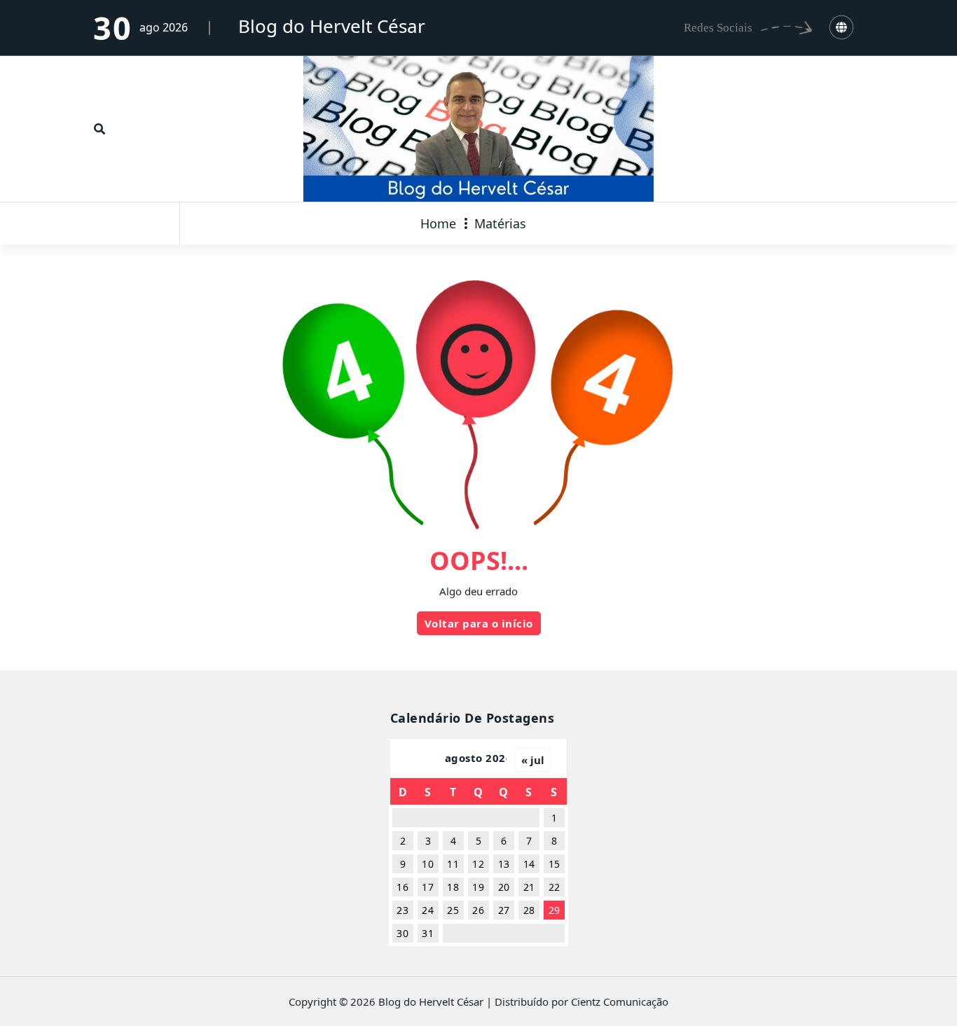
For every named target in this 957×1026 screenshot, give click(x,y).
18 (453, 887)
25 (453, 910)
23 (402, 910)
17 (428, 887)
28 (529, 910)
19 (478, 887)
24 (428, 910)
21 (529, 887)
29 (554, 910)
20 (504, 887)
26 (478, 910)
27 (504, 910)
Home (438, 223)
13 (504, 864)
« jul (532, 760)
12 (478, 864)
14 (529, 864)
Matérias (500, 223)
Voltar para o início (479, 623)
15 (554, 864)
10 (428, 864)
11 (453, 864)
